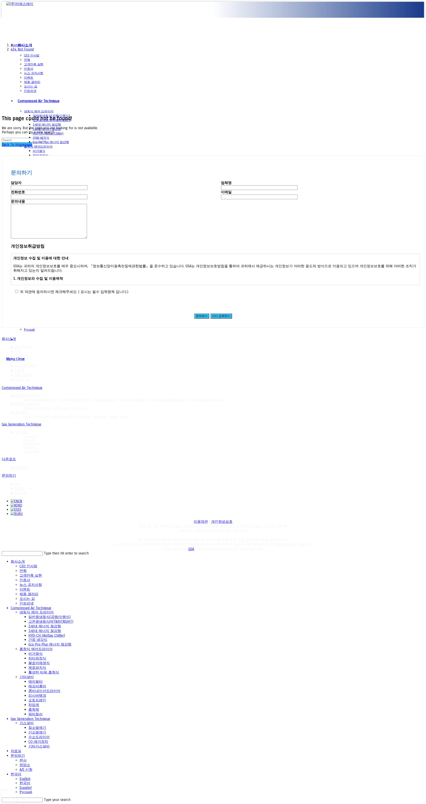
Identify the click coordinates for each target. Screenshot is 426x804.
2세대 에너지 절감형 (105, 399)
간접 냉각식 (37, 640)
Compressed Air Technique (22, 388)
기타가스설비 (39, 746)
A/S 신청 (26, 769)
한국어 (16, 774)
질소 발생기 (30, 436)
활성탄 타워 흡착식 (43, 672)
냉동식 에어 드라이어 (37, 612)
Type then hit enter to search (66, 553)
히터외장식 (37, 658)
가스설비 (27, 723)
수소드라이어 (39, 737)
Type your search (57, 800)
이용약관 (201, 521)
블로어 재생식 (61, 408)
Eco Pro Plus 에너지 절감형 (205, 399)
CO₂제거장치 (30, 447)
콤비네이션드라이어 (64, 416)
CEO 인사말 (28, 566)
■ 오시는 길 (20, 379)
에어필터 (28, 416)
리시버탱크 (85, 416)
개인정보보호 (222, 521)
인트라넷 (27, 603)
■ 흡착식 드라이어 (25, 404)
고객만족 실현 (31, 575)
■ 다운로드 (19, 467)
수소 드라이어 (31, 443)
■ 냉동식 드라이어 (25, 395)
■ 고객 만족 (20, 356)
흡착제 (124, 416)
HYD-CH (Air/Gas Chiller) (46, 635)
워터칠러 (35, 714)
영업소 (25, 765)
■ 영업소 (18, 488)
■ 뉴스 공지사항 (23, 365)
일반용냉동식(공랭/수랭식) (49, 617)
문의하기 (9, 475)
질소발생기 (37, 728)
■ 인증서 (18, 361)
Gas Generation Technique (21, 424)
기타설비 (27, 677)
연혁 (23, 571)
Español (26, 788)
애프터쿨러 (42, 416)
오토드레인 (100, 416)
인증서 (25, 580)
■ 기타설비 (19, 412)
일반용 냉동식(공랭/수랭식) (39, 399)
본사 (23, 760)
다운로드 (9, 459)
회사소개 (18, 561)
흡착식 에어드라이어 (36, 649)
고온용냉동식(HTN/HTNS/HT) (50, 621)
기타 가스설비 (31, 451)
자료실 (16, 751)
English (25, 779)
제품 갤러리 (29, 594)
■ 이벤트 (18, 370)
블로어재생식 (39, 663)
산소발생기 (37, 732)
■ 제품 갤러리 (22, 375)
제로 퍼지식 (79, 408)
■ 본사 (16, 484)
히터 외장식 (43, 408)
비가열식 (28, 408)
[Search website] (17, 339)
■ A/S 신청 (19, 493)
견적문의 (18, 25)
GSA (191, 549)
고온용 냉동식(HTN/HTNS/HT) (74, 399)
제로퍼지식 (37, 667)
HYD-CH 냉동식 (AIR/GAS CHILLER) (167, 399)
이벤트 (25, 589)
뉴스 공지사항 (31, 585)
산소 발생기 (30, 440)
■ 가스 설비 (20, 432)
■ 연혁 (16, 351)
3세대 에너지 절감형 (132, 399)
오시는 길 (27, 599)
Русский (26, 792)
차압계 (114, 416)
